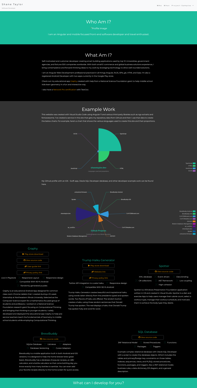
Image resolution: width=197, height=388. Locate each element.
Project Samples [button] (182, 5)
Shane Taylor (12, 4)
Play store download (33, 254)
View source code (33, 260)
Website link (100, 272)
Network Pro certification (64, 90)
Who (159, 5)
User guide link (34, 266)
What (167, 5)
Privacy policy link (34, 273)
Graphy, (74, 81)
